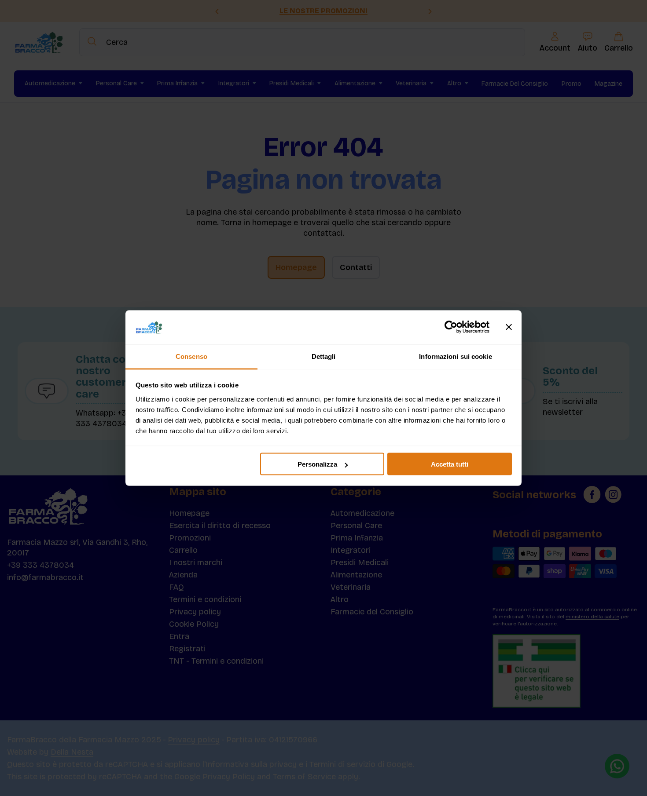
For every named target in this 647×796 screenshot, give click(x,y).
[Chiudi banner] (509, 327)
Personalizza (317, 464)
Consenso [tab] (191, 356)
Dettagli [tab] (324, 356)
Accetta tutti (449, 464)
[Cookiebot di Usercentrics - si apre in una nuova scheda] (450, 327)
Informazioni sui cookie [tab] (455, 356)
